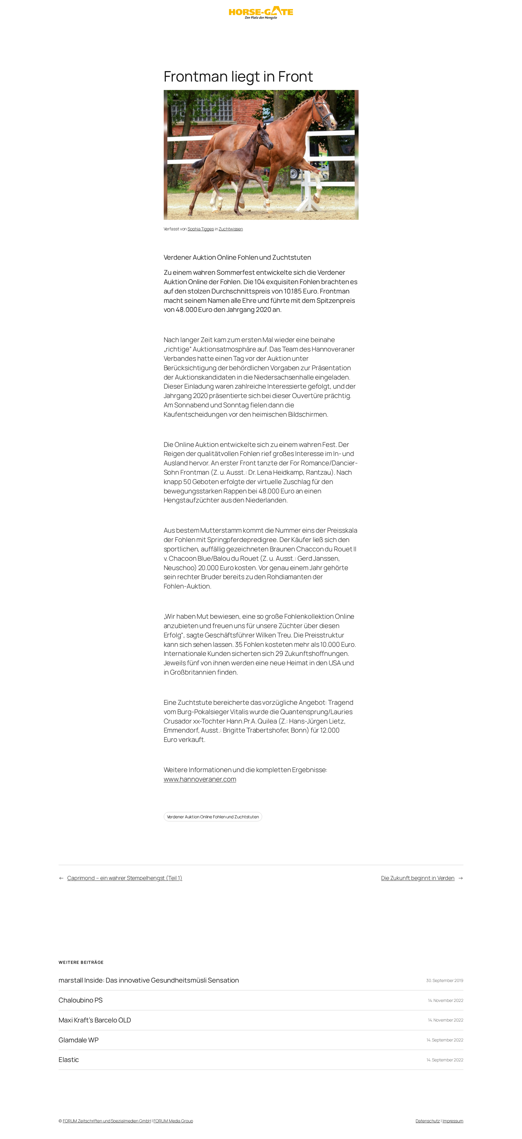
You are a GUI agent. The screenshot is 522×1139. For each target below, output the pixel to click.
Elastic (69, 1060)
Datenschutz (428, 1121)
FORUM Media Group (173, 1121)
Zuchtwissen (231, 229)
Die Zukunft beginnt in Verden (418, 877)
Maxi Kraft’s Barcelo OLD (95, 1020)
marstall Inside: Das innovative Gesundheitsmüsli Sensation (149, 980)
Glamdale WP (78, 1040)
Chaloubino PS (81, 1000)
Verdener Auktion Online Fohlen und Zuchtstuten (213, 817)
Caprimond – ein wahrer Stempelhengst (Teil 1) (124, 877)
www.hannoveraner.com (200, 779)
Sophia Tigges (201, 229)
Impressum (453, 1121)
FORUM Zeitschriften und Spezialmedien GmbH (107, 1121)
